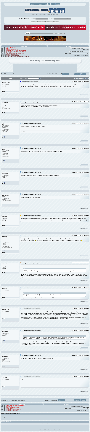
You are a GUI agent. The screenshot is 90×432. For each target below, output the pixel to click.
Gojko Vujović (45, 425)
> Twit (67, 73)
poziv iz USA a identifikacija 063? (12, 407)
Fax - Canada (8, 52)
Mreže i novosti (7, 73)
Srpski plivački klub (41, 429)
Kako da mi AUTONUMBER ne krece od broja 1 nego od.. (17, 56)
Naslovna (32, 4)
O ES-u (45, 4)
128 (85, 55)
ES (55, 427)
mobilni (7, 48)
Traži (40, 78)
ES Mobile (55, 14)
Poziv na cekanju (9, 408)
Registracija (33, 21)
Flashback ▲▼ (49, 21)
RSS (51, 14)
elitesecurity (35, 14)
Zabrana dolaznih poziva (11, 47)
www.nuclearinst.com (8, 247)
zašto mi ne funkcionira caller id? (12, 54)
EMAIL (48, 14)
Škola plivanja (48, 429)
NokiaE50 (25, 294)
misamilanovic (14, 417)
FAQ (36, 4)
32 (81, 55)
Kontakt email (45, 423)
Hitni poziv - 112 (9, 406)
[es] (2, 73)
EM (53, 427)
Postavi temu (77, 73)
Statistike (58, 4)
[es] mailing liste (7, 108)
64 (83, 55)
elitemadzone (42, 14)
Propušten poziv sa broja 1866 (12, 410)
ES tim (60, 425)
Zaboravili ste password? (41, 21)
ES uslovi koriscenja (32, 425)
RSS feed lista (45, 427)
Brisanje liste (86, 49)
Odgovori (83, 73)
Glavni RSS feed (37, 427)
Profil (3, 91)
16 (79, 55)
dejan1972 (25, 270)
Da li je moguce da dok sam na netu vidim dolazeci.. (16, 50)
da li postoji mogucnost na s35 (12, 49)
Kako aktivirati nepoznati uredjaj (12, 55)
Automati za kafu (32, 429)
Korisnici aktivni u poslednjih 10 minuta (10, 413)
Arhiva (50, 427)
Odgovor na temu (84, 94)
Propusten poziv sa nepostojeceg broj (13, 409)
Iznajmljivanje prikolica (56, 429)
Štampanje (83, 78)
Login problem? (56, 21)
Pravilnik (40, 4)
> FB (63, 73)
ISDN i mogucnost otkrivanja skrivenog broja (15, 53)
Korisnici (53, 4)
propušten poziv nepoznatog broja (18, 73)
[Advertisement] (45, 68)
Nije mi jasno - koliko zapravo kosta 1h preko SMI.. (16, 51)
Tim (49, 4)
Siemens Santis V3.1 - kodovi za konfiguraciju (15, 405)
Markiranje (77, 78)
